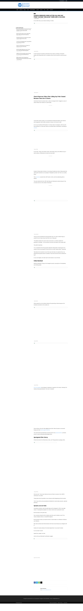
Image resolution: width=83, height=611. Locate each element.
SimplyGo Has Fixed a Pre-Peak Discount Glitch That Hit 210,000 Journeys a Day (23, 38)
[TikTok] (64, 0)
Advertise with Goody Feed (53, 602)
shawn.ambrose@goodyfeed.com (46, 589)
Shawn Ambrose (37, 18)
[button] (66, 9)
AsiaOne (35, 127)
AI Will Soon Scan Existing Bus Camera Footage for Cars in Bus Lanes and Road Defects (23, 54)
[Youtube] (66, 0)
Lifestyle (21, 9)
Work (47, 9)
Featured (51, 9)
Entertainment (32, 9)
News (17, 9)
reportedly (38, 176)
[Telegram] (63, 0)
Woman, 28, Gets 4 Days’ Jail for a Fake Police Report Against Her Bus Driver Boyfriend (23, 34)
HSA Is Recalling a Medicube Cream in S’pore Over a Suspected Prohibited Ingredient (23, 50)
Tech (44, 9)
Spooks (41, 9)
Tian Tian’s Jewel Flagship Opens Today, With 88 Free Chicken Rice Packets (23, 42)
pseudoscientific (59, 432)
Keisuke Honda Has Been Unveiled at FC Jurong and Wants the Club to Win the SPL (23, 30)
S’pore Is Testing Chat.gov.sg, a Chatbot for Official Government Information (23, 46)
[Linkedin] (61, 0)
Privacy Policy (65, 602)
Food (28, 9)
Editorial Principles (60, 602)
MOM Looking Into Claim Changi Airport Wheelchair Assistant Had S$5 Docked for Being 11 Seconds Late (23, 58)
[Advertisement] (49, 5)
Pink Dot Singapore (37, 387)
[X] (65, 0)
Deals (25, 9)
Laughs (37, 9)
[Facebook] (59, 0)
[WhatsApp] (39, 582)
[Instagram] (60, 0)
